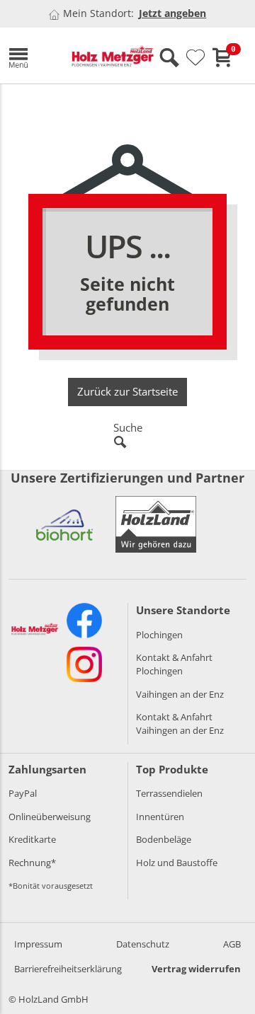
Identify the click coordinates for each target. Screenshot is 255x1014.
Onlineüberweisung (49, 816)
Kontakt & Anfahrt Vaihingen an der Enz (180, 723)
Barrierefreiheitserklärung (68, 968)
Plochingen (159, 634)
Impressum (38, 944)
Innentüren (160, 816)
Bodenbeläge (163, 839)
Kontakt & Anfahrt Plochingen (174, 664)
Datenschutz (142, 944)
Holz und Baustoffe (176, 862)
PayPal (22, 793)
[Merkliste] (195, 58)
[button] (29, 55)
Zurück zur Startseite (127, 391)
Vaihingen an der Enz (180, 694)
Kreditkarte (32, 839)
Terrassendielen (169, 793)
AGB (232, 944)
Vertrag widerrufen (196, 968)
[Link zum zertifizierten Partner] (64, 524)
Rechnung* (32, 862)
